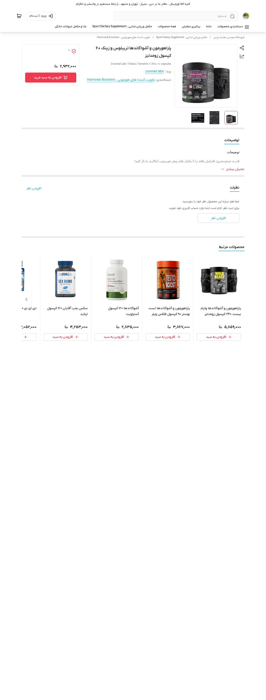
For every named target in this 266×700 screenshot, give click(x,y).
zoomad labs (154, 71)
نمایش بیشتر (235, 169)
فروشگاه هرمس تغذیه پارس (228, 37)
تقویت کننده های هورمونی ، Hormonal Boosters (123, 37)
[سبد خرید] (19, 16)
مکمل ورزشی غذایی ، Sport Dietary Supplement (181, 37)
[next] (26, 299)
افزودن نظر (34, 188)
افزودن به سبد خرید (48, 77)
